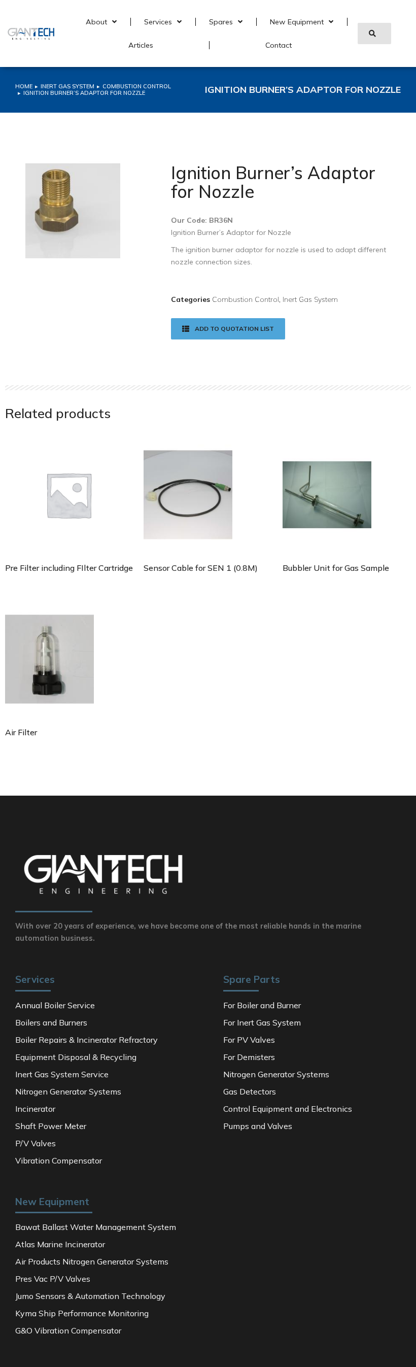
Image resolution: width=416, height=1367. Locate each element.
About (96, 21)
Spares (221, 21)
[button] (374, 33)
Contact (278, 45)
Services (158, 21)
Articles (140, 45)
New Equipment (297, 21)
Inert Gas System (310, 299)
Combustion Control (245, 299)
